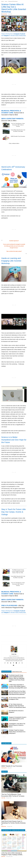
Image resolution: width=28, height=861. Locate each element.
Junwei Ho (3, 856)
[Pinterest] (9, 638)
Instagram (16, 34)
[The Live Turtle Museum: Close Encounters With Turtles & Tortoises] (6, 125)
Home (2, 1)
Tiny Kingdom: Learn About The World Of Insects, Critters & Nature (17, 725)
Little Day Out (4, 767)
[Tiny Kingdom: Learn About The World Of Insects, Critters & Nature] (4, 725)
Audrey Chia (3, 826)
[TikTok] (20, 663)
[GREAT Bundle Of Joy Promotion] (6, 138)
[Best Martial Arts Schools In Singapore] (4, 712)
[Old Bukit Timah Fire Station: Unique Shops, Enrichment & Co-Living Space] (4, 731)
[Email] (15, 638)
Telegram (6, 35)
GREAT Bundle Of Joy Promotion (18, 136)
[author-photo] (14, 652)
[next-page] (4, 737)
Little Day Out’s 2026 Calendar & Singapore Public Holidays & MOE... (12, 853)
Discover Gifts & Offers (8, 120)
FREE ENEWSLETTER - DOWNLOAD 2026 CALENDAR (13, 830)
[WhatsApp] (12, 638)
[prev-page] (2, 737)
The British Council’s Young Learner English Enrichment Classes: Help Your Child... (18, 571)
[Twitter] (5, 638)
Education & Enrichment (13, 1)
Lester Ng (3, 797)
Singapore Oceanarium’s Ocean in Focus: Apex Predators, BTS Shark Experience (17, 718)
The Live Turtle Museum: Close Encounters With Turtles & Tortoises (18, 125)
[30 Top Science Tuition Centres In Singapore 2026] (4, 699)
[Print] (18, 638)
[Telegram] (21, 638)
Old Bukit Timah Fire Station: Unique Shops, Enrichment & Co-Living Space (17, 731)
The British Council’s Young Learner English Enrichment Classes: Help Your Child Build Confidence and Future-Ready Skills (16, 678)
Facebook (22, 34)
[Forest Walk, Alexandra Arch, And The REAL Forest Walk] (6, 131)
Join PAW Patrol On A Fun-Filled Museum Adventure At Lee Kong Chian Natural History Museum (17, 693)
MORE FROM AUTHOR (17, 671)
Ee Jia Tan (5, 14)
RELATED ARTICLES (6, 671)
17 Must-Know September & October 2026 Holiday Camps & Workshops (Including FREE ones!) (18, 686)
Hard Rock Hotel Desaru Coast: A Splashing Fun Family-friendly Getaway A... (13, 822)
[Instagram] (8, 663)
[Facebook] (2, 638)
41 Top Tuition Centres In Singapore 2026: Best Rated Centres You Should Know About (17, 706)
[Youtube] (14, 665)
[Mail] (11, 663)
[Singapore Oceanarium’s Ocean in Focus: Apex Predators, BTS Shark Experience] (4, 718)
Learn (6, 1)
